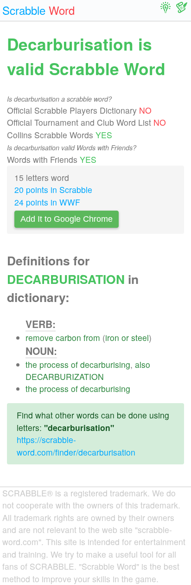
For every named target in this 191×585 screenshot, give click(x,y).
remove (39, 337)
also (142, 364)
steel (140, 337)
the (31, 364)
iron (112, 337)
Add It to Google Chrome (66, 219)
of (74, 364)
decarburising (105, 364)
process (54, 364)
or (125, 337)
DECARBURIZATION (64, 376)
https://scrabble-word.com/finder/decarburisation (76, 445)
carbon (68, 337)
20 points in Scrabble (53, 189)
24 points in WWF (47, 202)
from (91, 337)
